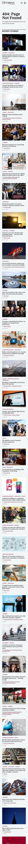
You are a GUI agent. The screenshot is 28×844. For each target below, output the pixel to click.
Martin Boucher (7, 650)
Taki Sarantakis (7, 831)
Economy (5, 112)
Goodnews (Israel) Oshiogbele (9, 178)
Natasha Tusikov (8, 414)
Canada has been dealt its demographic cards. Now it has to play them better (13, 586)
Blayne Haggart (16, 414)
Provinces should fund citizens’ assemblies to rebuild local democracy (14, 322)
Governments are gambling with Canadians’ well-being (13, 470)
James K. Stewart (6, 119)
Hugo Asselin (13, 802)
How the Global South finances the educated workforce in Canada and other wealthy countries (13, 770)
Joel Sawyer (17, 681)
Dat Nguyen (7, 443)
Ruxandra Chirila (18, 711)
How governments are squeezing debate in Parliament (13, 145)
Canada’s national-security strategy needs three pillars (14, 709)
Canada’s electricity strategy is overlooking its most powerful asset (12, 646)
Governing (5, 52)
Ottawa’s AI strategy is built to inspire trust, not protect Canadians (13, 557)
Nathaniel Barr (7, 117)
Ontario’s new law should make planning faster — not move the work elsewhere (12, 234)
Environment (5, 201)
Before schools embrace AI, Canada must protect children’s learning (14, 352)
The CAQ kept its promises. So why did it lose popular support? (13, 616)
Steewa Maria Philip (8, 681)
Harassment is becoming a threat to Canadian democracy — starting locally (14, 678)
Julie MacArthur (6, 651)
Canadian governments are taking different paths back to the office (13, 174)
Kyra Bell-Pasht (7, 207)
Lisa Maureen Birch (8, 619)
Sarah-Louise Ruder (8, 530)
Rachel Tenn (14, 501)
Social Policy (11, 52)
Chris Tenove (5, 682)
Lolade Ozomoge (8, 59)
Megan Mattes (7, 326)
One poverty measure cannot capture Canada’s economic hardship (13, 264)
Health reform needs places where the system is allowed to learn (13, 740)
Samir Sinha (20, 501)
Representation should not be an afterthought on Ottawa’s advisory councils (13, 56)
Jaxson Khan (7, 88)
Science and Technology (8, 83)
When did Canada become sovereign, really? (13, 829)
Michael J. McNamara (16, 117)
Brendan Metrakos (6, 714)
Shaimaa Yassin (7, 177)
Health (4, 438)
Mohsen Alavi (7, 237)
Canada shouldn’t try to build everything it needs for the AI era (13, 86)
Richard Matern (7, 266)
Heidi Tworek (12, 682)
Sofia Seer (22, 266)
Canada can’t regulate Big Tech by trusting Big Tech (13, 412)
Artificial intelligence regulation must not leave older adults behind (13, 499)
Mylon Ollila (6, 802)
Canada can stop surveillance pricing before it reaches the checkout (13, 528)
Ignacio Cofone (7, 559)
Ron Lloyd (6, 295)
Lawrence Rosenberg (9, 743)
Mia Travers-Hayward (9, 355)
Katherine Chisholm (7, 713)
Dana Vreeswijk (15, 266)
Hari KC (5, 773)
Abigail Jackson (7, 385)
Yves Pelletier (7, 148)
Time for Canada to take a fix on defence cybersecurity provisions (14, 293)
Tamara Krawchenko (17, 650)
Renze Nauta (7, 472)
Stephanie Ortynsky (17, 385)
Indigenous (5, 797)
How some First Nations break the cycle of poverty (13, 800)
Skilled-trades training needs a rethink (12, 115)
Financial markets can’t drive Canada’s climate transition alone (13, 204)
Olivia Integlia (16, 713)
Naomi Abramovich (8, 711)
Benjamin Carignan (18, 619)
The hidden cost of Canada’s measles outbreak (11, 441)
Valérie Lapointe (16, 177)
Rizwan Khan (7, 501)
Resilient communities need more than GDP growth (13, 383)
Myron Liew (6, 590)
